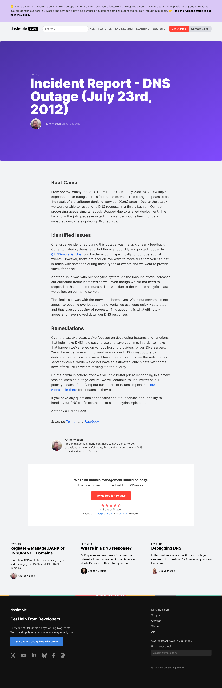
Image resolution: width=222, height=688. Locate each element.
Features (105, 28)
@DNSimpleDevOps (66, 254)
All (92, 28)
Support (156, 615)
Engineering (124, 28)
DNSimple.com (160, 609)
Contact (156, 620)
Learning (143, 28)
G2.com (123, 513)
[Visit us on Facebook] (53, 656)
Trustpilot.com (104, 513)
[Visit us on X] (13, 656)
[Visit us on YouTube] (24, 656)
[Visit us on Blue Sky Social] (44, 656)
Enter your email (161, 646)
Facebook (91, 422)
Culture (159, 28)
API (153, 631)
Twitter (71, 422)
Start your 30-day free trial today (37, 641)
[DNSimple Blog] (25, 29)
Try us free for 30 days (111, 495)
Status (155, 626)
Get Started (179, 28)
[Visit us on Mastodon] (62, 656)
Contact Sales (200, 28)
